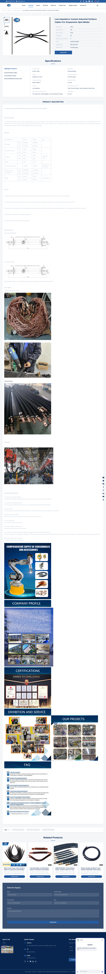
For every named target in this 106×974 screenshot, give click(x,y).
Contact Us (83, 5)
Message (9, 908)
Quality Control (73, 5)
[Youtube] (89, 1)
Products (30, 5)
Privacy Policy (28, 971)
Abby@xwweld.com (21, 1)
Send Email (74, 959)
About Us (53, 5)
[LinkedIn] (103, 493)
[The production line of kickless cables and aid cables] (31, 35)
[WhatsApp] (103, 480)
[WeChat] (103, 483)
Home (23, 5)
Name (9, 891)
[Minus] (102, 940)
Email (55, 899)
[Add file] (77, 971)
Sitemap (34, 971)
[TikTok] (103, 499)
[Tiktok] (92, 1)
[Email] (103, 477)
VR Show (45, 5)
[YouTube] (103, 496)
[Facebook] (81, 1)
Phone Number (10, 899)
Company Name (57, 891)
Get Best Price (14, 876)
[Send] (102, 971)
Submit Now (53, 922)
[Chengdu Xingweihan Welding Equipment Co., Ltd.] (9, 5)
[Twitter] (84, 1)
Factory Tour (62, 5)
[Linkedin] (86, 1)
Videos (38, 5)
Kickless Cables (16, 10)
